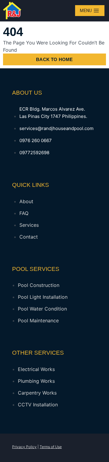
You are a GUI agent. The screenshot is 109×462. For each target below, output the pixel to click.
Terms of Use (51, 446)
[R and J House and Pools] (12, 10)
